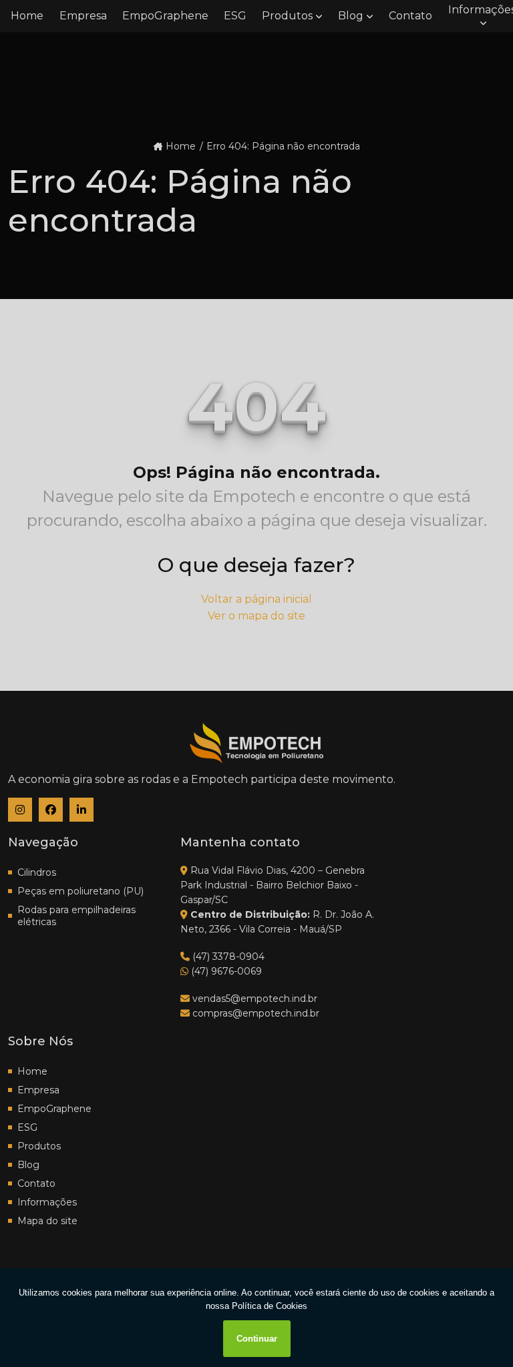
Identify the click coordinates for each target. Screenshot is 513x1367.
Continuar (256, 1339)
